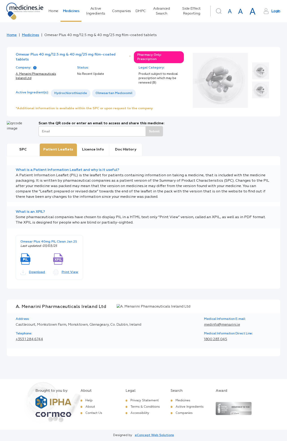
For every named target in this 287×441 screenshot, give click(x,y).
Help (89, 400)
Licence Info (93, 149)
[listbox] (93, 93)
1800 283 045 (215, 339)
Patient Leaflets (58, 149)
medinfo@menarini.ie (222, 325)
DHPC (140, 11)
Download (37, 272)
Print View (70, 272)
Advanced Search (161, 11)
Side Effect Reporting (191, 11)
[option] (70, 93)
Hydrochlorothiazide (70, 93)
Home (53, 11)
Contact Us (93, 413)
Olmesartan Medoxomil (114, 93)
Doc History (125, 149)
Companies (121, 11)
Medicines (71, 11)
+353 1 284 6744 (29, 339)
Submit (154, 131)
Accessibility (139, 413)
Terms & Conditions (145, 406)
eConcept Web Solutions (154, 435)
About (90, 406)
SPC (23, 149)
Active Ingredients (95, 11)
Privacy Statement (144, 400)
